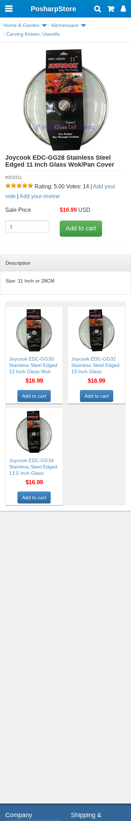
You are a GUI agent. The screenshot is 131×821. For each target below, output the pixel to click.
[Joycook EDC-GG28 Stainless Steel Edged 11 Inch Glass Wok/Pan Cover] (65, 100)
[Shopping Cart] (111, 9)
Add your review (40, 196)
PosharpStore (53, 9)
